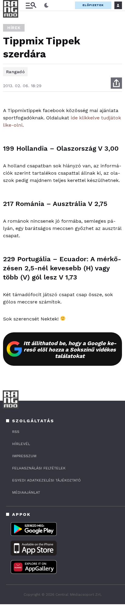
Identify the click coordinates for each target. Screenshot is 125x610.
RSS (15, 432)
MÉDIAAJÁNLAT (26, 492)
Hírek (13, 28)
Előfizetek (93, 5)
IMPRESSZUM (24, 456)
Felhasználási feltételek (39, 468)
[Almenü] (31, 5)
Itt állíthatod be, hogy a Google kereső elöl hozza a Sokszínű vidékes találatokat (70, 349)
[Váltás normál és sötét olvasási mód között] (46, 5)
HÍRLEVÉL (21, 444)
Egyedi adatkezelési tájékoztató (46, 480)
